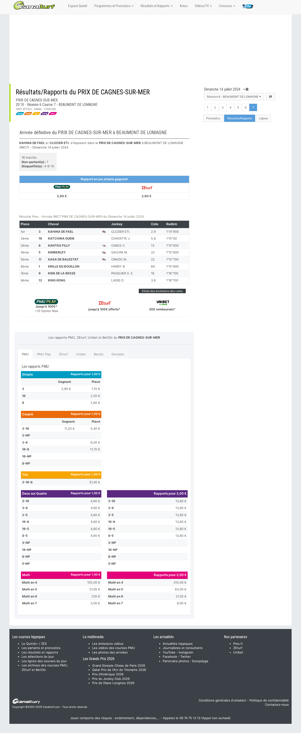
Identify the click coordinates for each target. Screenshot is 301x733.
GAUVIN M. (119, 252)
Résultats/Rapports (239, 118)
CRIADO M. (119, 259)
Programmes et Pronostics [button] (112, 6)
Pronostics (213, 118)
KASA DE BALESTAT (63, 259)
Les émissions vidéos (107, 643)
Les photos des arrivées (110, 652)
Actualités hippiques (178, 643)
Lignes (263, 118)
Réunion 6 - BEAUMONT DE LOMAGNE (233, 96)
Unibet (81, 354)
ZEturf (63, 354)
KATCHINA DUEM (61, 238)
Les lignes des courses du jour (44, 661)
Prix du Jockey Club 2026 (111, 679)
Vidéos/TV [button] (202, 6)
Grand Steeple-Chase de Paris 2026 (118, 665)
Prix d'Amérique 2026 (107, 674)
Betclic (98, 354)
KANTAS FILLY (59, 245)
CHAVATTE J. (121, 238)
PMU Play (44, 354)
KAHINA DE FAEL (60, 231)
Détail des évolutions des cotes (162, 291)
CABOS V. (118, 245)
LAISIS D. (117, 280)
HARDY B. (118, 266)
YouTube (169, 652)
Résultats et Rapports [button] (155, 6)
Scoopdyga (200, 661)
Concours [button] (226, 6)
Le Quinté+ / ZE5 (34, 643)
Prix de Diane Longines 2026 (113, 683)
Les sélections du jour (38, 656)
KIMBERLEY (57, 252)
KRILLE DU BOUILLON (63, 266)
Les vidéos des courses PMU (113, 648)
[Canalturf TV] (248, 7)
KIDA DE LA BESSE (61, 273)
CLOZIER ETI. (120, 231)
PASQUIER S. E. (122, 273)
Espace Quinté (77, 6)
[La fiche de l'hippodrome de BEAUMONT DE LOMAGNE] (270, 96)
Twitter (185, 656)
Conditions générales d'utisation (222, 700)
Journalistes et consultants (183, 648)
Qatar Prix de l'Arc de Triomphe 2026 (119, 670)
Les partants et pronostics (41, 648)
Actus (184, 6)
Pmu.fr (238, 643)
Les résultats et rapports (40, 652)
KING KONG (56, 280)
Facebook (170, 656)
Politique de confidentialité (269, 700)
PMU (25, 354)
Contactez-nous (277, 704)
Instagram (186, 652)
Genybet (117, 354)
